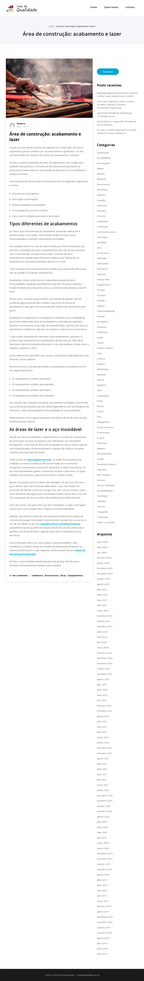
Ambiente (37, 575)
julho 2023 (102, 684)
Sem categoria (104, 474)
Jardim (100, 337)
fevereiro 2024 (104, 652)
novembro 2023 (104, 663)
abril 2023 (102, 700)
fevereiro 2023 (104, 705)
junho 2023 (102, 689)
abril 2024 (102, 642)
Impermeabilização (106, 311)
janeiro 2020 (103, 848)
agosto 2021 (103, 758)
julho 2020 (102, 821)
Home (94, 7)
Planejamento (103, 422)
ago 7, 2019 (23, 126)
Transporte (102, 517)
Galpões (101, 305)
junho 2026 (102, 541)
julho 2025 (102, 589)
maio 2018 (102, 953)
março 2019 (103, 901)
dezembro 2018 (105, 916)
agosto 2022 (103, 716)
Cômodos (101, 210)
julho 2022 (102, 721)
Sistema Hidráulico (106, 485)
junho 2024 (102, 631)
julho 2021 (102, 763)
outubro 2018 (103, 927)
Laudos (100, 342)
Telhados (101, 501)
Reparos (101, 448)
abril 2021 (102, 779)
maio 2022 (102, 726)
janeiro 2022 (103, 742)
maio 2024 (102, 637)
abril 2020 (102, 837)
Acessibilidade (104, 157)
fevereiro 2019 (104, 906)
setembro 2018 (104, 932)
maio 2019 (102, 890)
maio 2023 (102, 695)
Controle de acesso (106, 231)
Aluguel (100, 168)
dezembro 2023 (105, 658)
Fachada (101, 300)
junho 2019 (102, 885)
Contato (130, 7)
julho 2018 (102, 943)
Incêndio (101, 316)
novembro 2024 (104, 615)
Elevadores (102, 268)
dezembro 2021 (105, 747)
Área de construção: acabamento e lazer (75, 26)
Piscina (100, 411)
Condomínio (102, 221)
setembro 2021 (104, 753)
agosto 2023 (103, 679)
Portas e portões (105, 427)
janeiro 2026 (103, 563)
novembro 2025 (104, 573)
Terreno (101, 506)
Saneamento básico (106, 464)
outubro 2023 (103, 668)
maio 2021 (102, 774)
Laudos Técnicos (105, 348)
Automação (102, 189)
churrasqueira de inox (39, 459)
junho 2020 (102, 827)
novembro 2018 (104, 922)
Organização (103, 395)
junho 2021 (102, 769)
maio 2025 (102, 600)
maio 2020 (102, 832)
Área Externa (51, 575)
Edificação (102, 258)
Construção (102, 226)
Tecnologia (102, 495)
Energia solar (103, 279)
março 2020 (103, 842)
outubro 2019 (103, 864)
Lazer (99, 353)
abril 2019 (102, 895)
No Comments (20, 575)
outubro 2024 (103, 621)
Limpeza (101, 358)
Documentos (103, 253)
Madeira (101, 364)
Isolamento (102, 332)
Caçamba (101, 200)
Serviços (101, 480)
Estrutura (101, 295)
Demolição (102, 242)
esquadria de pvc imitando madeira (60, 523)
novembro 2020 (104, 800)
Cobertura (102, 205)
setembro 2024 (104, 626)
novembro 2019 (104, 858)
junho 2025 (102, 594)
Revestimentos (104, 453)
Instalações (102, 321)
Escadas (101, 289)
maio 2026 (102, 547)
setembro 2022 (104, 710)
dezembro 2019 (105, 853)
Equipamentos (75, 575)
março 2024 (103, 647)
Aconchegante (104, 163)
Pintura (100, 406)
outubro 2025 (103, 578)
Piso (99, 416)
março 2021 (103, 784)
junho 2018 (102, 948)
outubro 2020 (103, 806)
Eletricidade (102, 263)
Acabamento (103, 152)
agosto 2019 (103, 874)
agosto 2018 (103, 938)
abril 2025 (102, 605)
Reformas (101, 443)
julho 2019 (102, 880)
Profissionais (103, 432)
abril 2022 (102, 732)
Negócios (101, 385)
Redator (21, 123)
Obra (99, 390)
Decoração (102, 237)
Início (51, 26)
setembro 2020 (104, 811)
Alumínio (101, 173)
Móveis (100, 379)
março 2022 (103, 737)
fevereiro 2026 (104, 557)
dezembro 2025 (105, 568)
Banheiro (101, 194)
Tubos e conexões (106, 522)
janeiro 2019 (103, 911)
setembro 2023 (104, 674)
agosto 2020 (103, 816)
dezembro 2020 (105, 795)
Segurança (102, 469)
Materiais (101, 374)
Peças (100, 400)
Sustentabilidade (105, 490)
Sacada (100, 459)
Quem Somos (111, 7)
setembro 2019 (104, 869)
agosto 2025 (103, 584)
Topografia (102, 511)
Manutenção (103, 369)
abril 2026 (102, 552)
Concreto (101, 216)
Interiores (102, 326)
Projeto (100, 437)
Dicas (63, 575)
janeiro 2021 (103, 790)
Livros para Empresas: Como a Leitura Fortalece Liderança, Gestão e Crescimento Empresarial (115, 104)
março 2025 (103, 610)
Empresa (101, 274)
